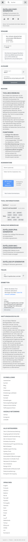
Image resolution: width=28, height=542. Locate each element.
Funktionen (6, 390)
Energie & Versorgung (10, 474)
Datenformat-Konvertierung (11, 436)
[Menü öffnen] (25, 2)
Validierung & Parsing (9, 449)
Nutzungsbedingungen (10, 403)
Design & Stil (7, 466)
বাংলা (4, 530)
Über (4, 388)
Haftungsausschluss (9, 408)
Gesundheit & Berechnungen (12, 456)
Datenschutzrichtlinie (9, 405)
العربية (5, 518)
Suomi (5, 510)
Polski (5, 513)
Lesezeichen (7, 380)
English (5, 485)
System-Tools (7, 451)
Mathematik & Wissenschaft (11, 469)
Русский (5, 498)
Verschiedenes (7, 464)
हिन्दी (4, 515)
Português (6, 503)
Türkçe (5, 523)
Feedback (6, 395)
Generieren (14, 82)
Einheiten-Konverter (9, 441)
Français (5, 488)
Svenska (5, 505)
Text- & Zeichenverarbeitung (11, 431)
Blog (4, 385)
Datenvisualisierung (9, 471)
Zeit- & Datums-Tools (9, 439)
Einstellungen (7, 400)
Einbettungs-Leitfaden (9, 393)
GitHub (5, 415)
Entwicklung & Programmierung (13, 444)
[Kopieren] (23, 72)
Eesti (4, 508)
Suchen (5, 383)
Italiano (5, 493)
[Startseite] (2, 2)
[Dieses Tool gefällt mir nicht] (8, 19)
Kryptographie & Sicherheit (11, 434)
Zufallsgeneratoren (9, 454)
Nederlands (6, 520)
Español (5, 500)
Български (6, 533)
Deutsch (5, 490)
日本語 (5, 528)
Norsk (5, 495)
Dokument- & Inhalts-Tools (11, 459)
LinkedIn (5, 420)
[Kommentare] (13, 19)
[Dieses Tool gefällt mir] (4, 19)
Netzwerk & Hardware (10, 461)
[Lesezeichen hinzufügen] (18, 19)
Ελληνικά (6, 525)
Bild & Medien (7, 446)
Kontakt (5, 398)
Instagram (6, 417)
